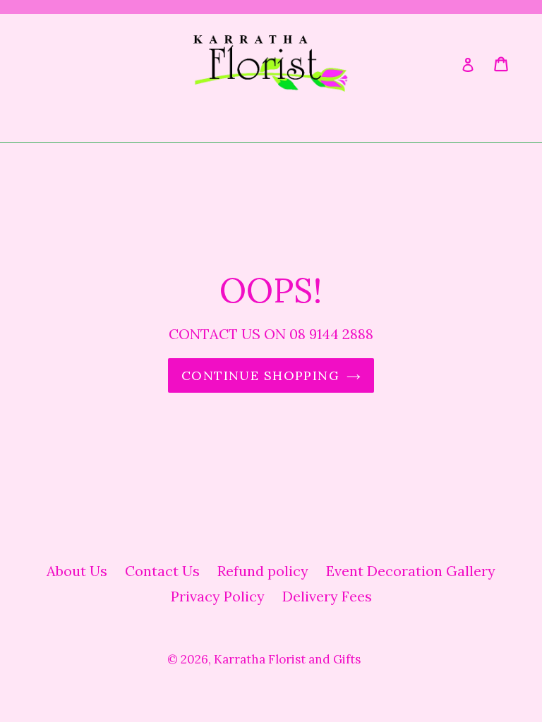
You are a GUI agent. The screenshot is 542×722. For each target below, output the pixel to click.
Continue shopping (260, 375)
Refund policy (262, 571)
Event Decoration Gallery (410, 571)
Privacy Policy (218, 596)
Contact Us (162, 571)
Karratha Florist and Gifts (287, 659)
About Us (77, 571)
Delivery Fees (327, 596)
